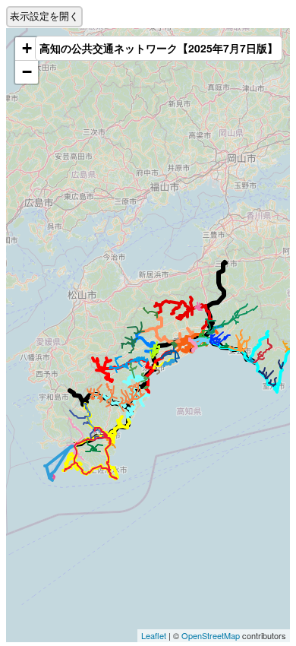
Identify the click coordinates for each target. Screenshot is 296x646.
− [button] (27, 71)
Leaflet (153, 635)
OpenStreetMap (210, 635)
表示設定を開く (44, 16)
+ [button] (27, 48)
